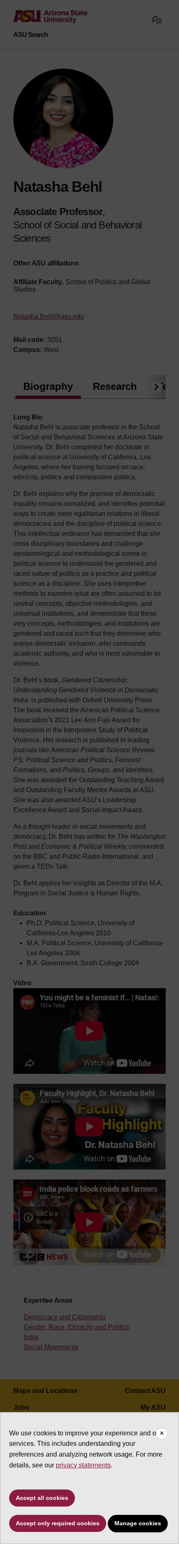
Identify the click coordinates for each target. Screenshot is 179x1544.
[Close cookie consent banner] (162, 1434)
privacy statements (83, 1465)
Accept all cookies (42, 1497)
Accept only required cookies (57, 1523)
